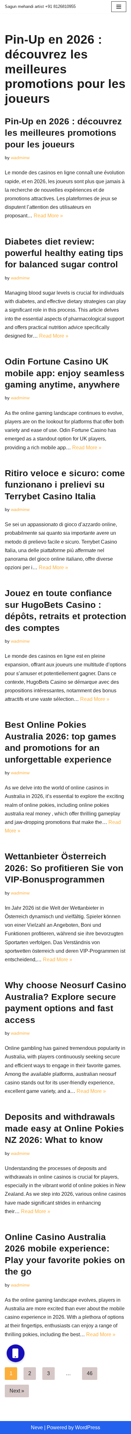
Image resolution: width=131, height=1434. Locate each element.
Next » (17, 1390)
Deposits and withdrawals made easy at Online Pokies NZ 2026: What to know (64, 1128)
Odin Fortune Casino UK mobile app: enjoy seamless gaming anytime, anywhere (65, 373)
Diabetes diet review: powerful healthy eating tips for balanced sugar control (64, 253)
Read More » (48, 215)
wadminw (20, 157)
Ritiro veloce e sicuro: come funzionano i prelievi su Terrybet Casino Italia (65, 484)
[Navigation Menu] (118, 6)
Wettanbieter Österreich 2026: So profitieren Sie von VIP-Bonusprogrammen (64, 867)
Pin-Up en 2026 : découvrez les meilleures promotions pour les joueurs (63, 132)
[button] (15, 1353)
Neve (37, 1427)
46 (90, 1373)
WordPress (87, 1427)
